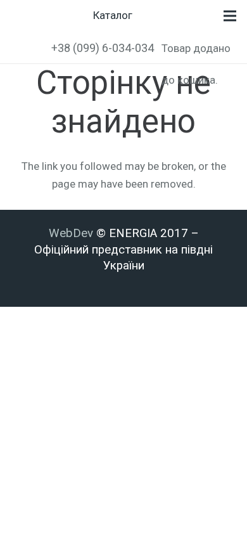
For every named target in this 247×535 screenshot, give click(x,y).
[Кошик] (167, 15)
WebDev (72, 233)
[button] (17, 47)
